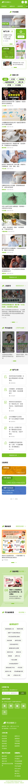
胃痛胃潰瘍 (20, 629)
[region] (14, 21)
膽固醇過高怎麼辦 (14, 648)
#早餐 (9, 85)
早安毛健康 (18, 766)
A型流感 (20, 667)
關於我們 (4, 756)
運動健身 (4, 741)
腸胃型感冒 (18, 640)
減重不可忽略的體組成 (14, 632)
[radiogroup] (14, 82)
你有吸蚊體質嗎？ (14, 663)
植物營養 (17, 746)
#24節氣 (18, 85)
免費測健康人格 (9, 629)
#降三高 (20, 82)
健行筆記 (17, 773)
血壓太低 (17, 656)
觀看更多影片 (20, 286)
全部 (5, 79)
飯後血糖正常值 (10, 667)
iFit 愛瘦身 (17, 776)
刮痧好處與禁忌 (14, 644)
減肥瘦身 (17, 738)
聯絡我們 (4, 758)
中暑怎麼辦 (14, 660)
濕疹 (9, 675)
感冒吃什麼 (8, 671)
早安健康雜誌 (18, 763)
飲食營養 (4, 738)
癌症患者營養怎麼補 (14, 636)
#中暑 (13, 79)
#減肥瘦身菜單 (9, 82)
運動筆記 (17, 771)
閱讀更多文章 (13, 277)
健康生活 (17, 736)
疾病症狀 (4, 736)
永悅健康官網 (18, 756)
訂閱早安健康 (20, 328)
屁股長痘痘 (10, 652)
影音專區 (4, 743)
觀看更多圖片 (20, 526)
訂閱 (22, 693)
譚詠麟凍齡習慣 (18, 671)
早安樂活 (4, 748)
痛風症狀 (18, 652)
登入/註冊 (21, 36)
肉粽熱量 (9, 640)
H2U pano (18, 768)
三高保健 (17, 741)
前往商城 (21, 612)
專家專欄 (17, 743)
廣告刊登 (4, 761)
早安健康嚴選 (18, 761)
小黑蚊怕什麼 (16, 675)
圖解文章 (4, 746)
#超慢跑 (21, 79)
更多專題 (21, 571)
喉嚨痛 (10, 656)
